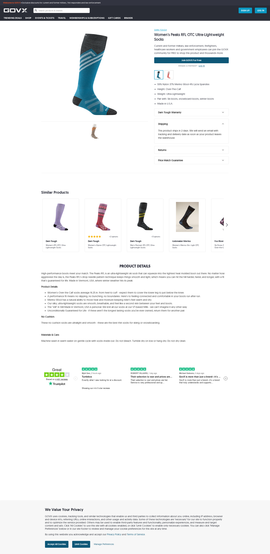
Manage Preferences (104, 544)
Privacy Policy (114, 534)
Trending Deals (13, 18)
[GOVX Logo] (15, 10)
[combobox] (61, 10)
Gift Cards (114, 18)
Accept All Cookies (57, 544)
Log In (202, 66)
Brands (128, 18)
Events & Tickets (44, 18)
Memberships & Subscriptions (87, 18)
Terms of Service (136, 534)
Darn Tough (160, 30)
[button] (191, 112)
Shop (28, 18)
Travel (62, 18)
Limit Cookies (81, 544)
